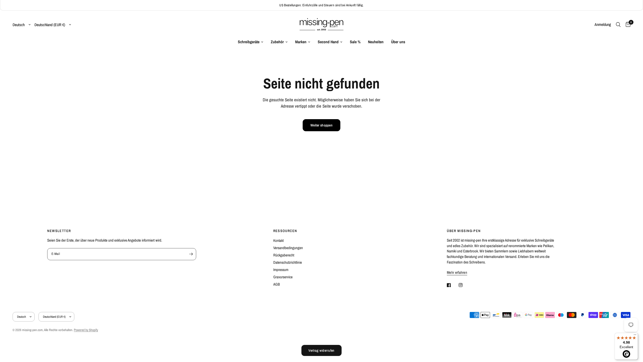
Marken (300, 41)
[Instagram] (464, 285)
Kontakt (278, 240)
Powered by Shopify (86, 330)
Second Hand (328, 41)
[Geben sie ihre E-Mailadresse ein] (191, 254)
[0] (626, 24)
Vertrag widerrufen (321, 350)
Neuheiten (376, 41)
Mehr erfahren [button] (457, 272)
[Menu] (635, 336)
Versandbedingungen (288, 247)
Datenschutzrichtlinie (287, 262)
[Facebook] (452, 285)
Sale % (355, 41)
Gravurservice (283, 277)
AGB (276, 284)
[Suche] (618, 24)
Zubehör (277, 41)
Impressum (280, 269)
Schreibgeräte (248, 41)
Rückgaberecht (283, 255)
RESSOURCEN (285, 231)
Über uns (398, 41)
